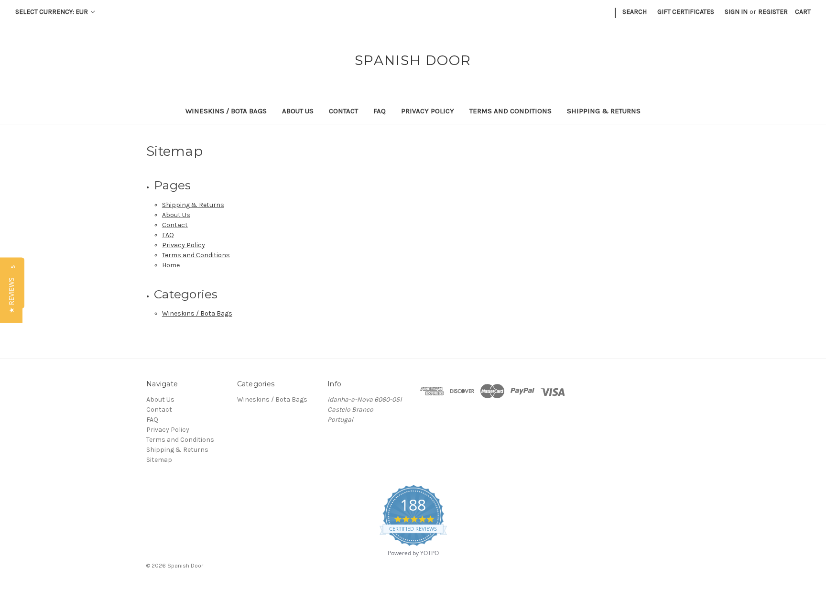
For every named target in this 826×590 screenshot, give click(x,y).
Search (634, 12)
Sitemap (159, 460)
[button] (11, 295)
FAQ (379, 111)
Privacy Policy (427, 111)
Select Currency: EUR (52, 12)
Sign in (736, 12)
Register (773, 12)
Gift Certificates (685, 12)
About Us (298, 111)
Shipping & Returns (604, 111)
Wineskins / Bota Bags (226, 111)
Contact (343, 111)
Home (171, 265)
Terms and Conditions (510, 111)
